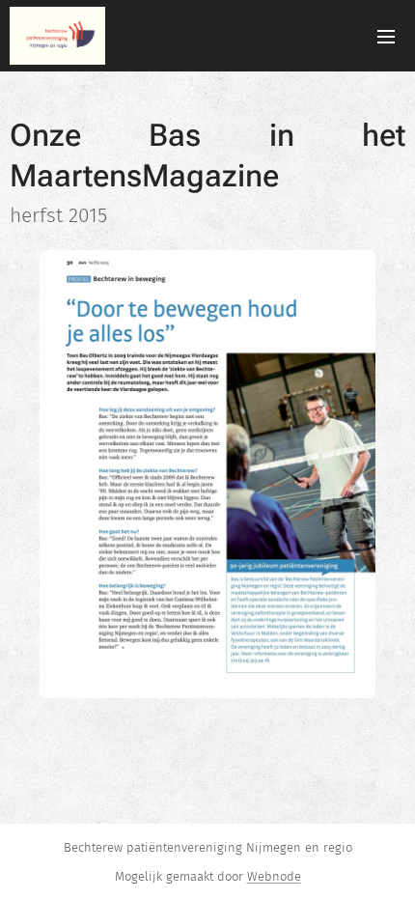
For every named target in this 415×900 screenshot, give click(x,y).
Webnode (274, 876)
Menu (386, 35)
